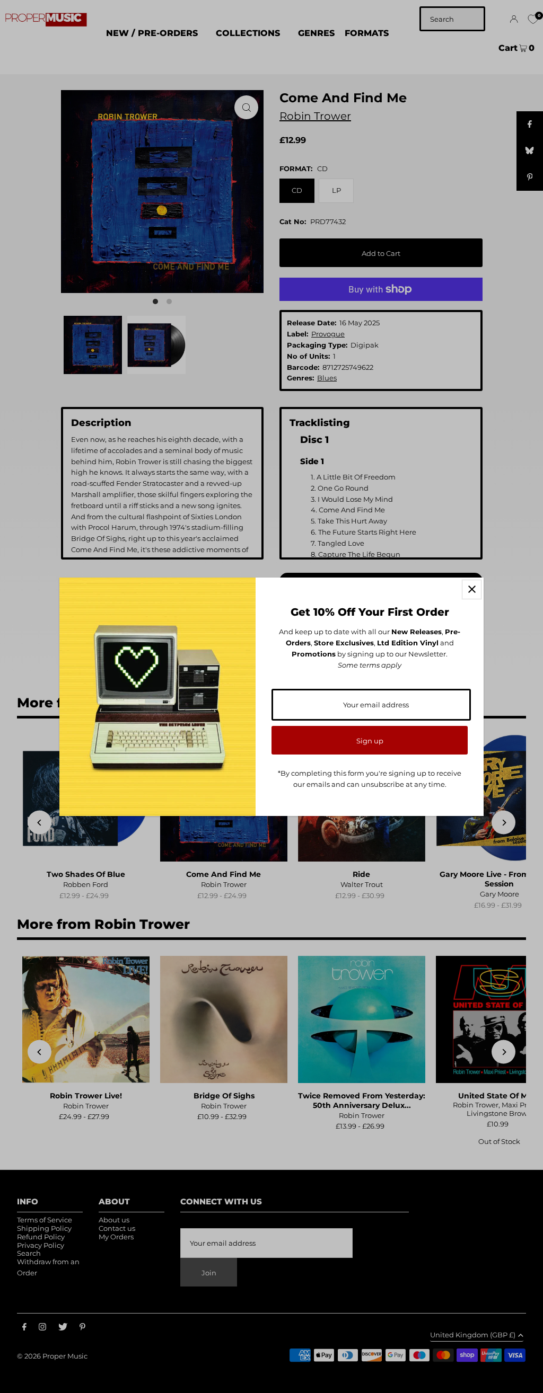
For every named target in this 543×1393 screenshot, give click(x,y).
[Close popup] (471, 589)
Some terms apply (369, 665)
